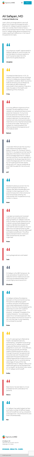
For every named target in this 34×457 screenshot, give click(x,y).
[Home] (9, 437)
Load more (7, 427)
